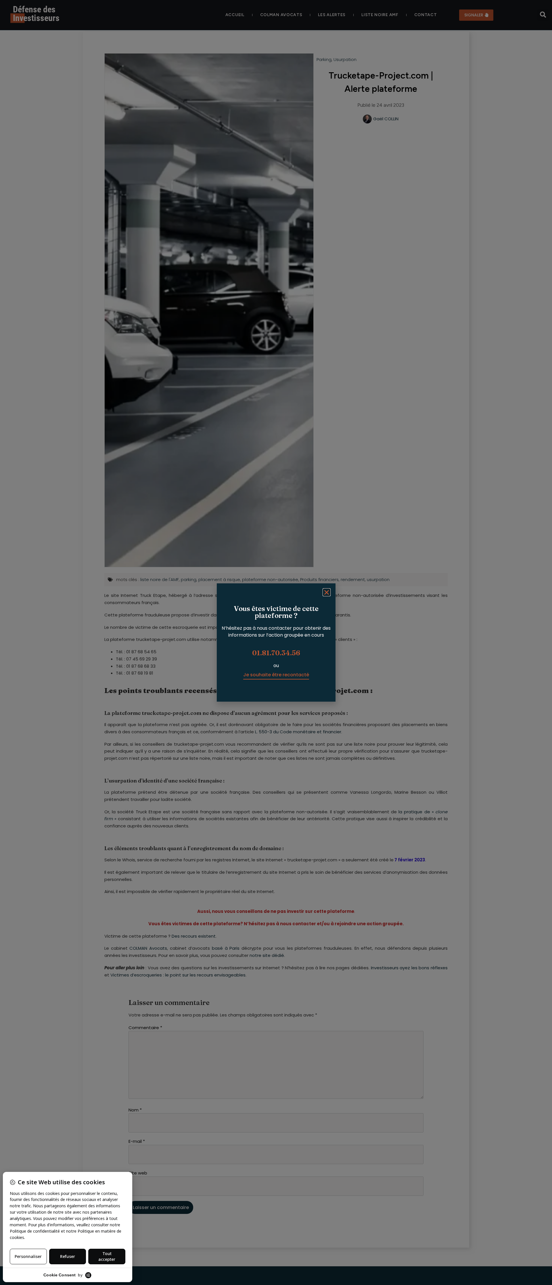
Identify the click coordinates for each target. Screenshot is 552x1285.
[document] (276, 642)
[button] (326, 592)
